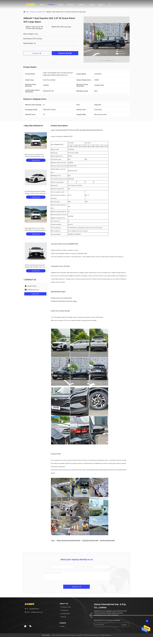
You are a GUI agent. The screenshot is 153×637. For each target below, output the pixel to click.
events (91, 4)
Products (51, 4)
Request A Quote (64, 53)
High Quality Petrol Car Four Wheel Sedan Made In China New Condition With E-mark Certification (35, 230)
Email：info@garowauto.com (34, 612)
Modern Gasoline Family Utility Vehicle (68, 540)
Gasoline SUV (41, 11)
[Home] (30, 4)
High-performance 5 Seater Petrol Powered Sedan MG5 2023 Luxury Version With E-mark (34, 156)
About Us (70, 4)
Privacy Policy (46, 635)
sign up (125, 624)
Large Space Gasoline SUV (90, 540)
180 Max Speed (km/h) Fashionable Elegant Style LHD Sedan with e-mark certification (35, 267)
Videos (60, 4)
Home (42, 4)
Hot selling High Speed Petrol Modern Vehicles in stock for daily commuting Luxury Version (35, 193)
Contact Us (81, 4)
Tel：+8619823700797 (32, 609)
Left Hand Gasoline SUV (107, 540)
